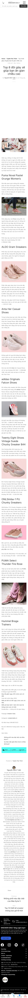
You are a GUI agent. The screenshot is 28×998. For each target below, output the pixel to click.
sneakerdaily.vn (12, 718)
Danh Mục (3, 949)
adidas (18, 389)
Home (3, 58)
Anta (12, 368)
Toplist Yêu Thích (12, 58)
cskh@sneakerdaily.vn (21, 922)
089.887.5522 (14, 964)
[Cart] (3, 3)
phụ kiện (4, 549)
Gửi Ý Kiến (6, 938)
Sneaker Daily (11, 713)
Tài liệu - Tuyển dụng (6, 955)
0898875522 (7, 920)
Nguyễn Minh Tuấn (10, 78)
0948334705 (7, 923)
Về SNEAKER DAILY (6, 957)
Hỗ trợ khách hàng (5, 951)
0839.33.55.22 (7, 968)
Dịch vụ (3, 953)
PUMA (24, 569)
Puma (14, 219)
